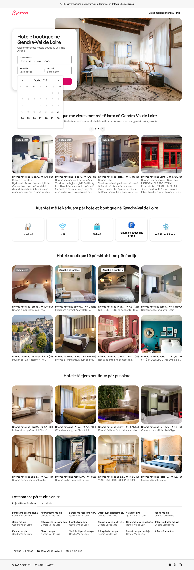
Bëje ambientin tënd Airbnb (164, 12)
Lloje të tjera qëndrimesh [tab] (24, 503)
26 (34, 118)
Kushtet (50, 564)
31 (22, 124)
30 (58, 118)
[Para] (102, 129)
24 (22, 118)
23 (58, 111)
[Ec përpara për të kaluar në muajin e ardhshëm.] (58, 80)
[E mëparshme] (91, 129)
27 (40, 118)
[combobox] (44, 61)
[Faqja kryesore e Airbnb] (20, 13)
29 (52, 118)
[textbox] (31, 72)
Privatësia (39, 564)
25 (28, 118)
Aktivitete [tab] (47, 503)
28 (46, 118)
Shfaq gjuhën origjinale (123, 4)
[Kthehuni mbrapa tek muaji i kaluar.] (23, 80)
